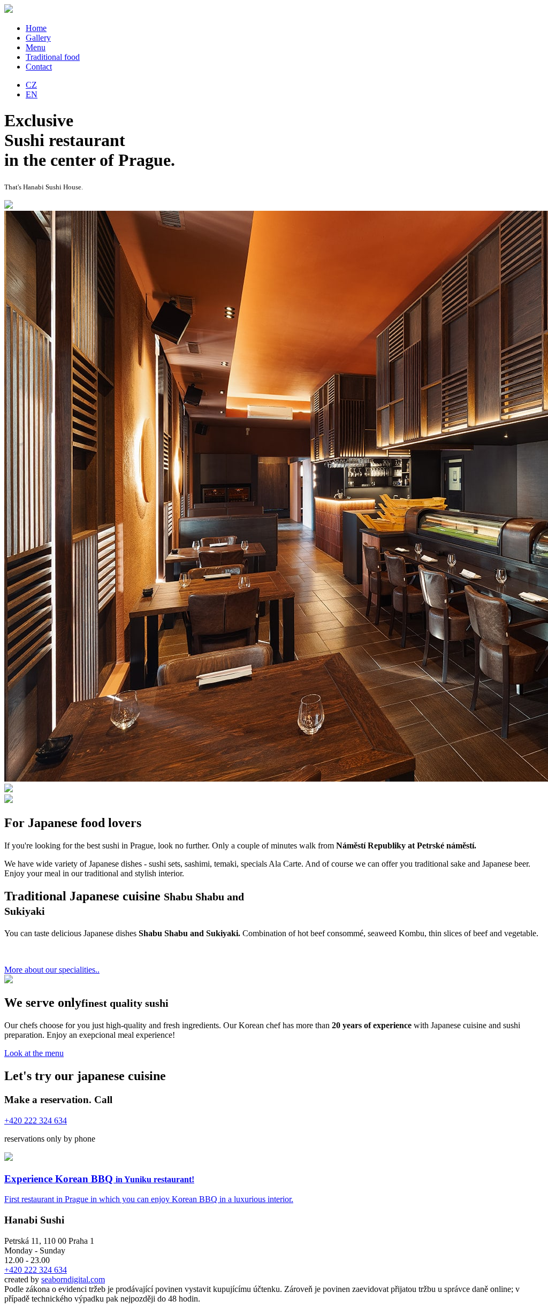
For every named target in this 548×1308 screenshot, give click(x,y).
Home (36, 28)
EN (31, 94)
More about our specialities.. (52, 969)
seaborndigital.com (73, 1279)
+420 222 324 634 (35, 1269)
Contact (39, 66)
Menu (35, 47)
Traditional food (53, 57)
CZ (31, 84)
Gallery (38, 37)
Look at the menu (34, 1053)
